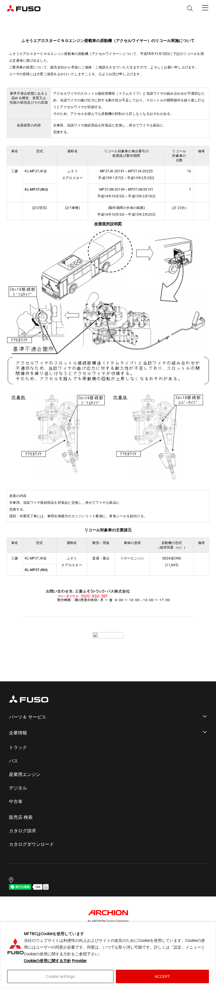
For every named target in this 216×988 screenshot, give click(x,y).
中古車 (15, 801)
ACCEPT (162, 976)
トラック (18, 747)
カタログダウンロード (31, 844)
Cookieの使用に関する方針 (47, 960)
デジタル (18, 788)
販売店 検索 (21, 817)
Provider (79, 960)
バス (13, 761)
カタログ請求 (22, 831)
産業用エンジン (24, 774)
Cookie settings (60, 976)
